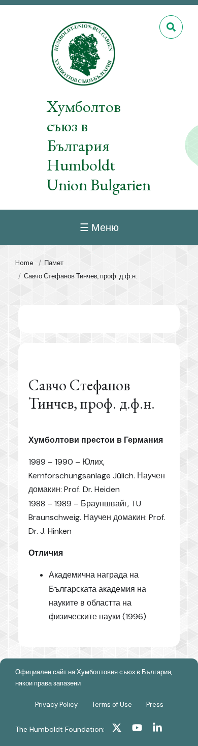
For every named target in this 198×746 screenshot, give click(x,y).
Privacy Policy (56, 704)
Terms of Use (112, 704)
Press (154, 704)
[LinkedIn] (157, 729)
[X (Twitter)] (117, 729)
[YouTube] (137, 729)
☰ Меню (99, 227)
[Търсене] (171, 27)
